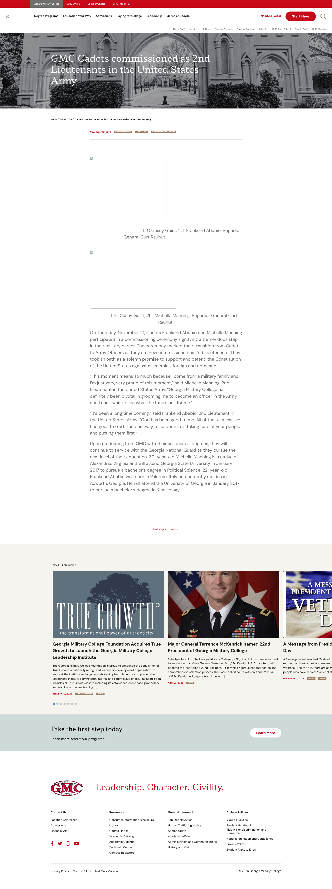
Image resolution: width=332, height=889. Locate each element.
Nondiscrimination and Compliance (250, 838)
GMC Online (73, 3)
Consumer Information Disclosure (131, 820)
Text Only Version (106, 871)
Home (54, 119)
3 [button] (61, 704)
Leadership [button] (154, 16)
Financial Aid (59, 831)
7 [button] (76, 704)
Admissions (104, 16)
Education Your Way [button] (77, 16)
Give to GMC (301, 29)
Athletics (263, 29)
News (63, 119)
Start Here (300, 16)
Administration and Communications (192, 841)
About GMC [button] (179, 29)
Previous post (160, 529)
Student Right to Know (241, 849)
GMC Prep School (281, 29)
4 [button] (65, 704)
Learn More (265, 733)
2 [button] (57, 704)
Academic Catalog (121, 836)
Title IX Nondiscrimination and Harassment (246, 831)
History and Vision (180, 847)
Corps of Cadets (96, 3)
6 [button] (72, 704)
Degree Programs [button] (46, 16)
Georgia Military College (46, 3)
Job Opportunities (180, 820)
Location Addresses (64, 820)
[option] (108, 633)
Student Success (246, 29)
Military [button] (207, 29)
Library (114, 825)
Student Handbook (239, 825)
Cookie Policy (82, 871)
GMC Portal (273, 16)
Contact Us (58, 812)
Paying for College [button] (129, 16)
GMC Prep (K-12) (121, 3)
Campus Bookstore (121, 852)
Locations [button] (194, 29)
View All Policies (237, 820)
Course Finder (118, 831)
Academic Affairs (179, 836)
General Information (182, 812)
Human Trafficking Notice (184, 825)
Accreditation (177, 831)
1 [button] (54, 704)
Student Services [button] (224, 29)
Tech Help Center (120, 847)
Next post (174, 529)
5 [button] (68, 704)
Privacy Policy (236, 844)
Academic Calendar (122, 841)
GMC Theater (319, 29)
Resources (116, 812)
